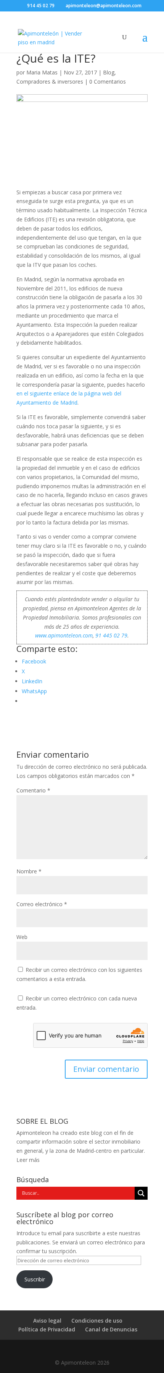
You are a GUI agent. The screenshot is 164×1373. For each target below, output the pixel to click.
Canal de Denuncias (111, 1329)
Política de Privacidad (46, 1329)
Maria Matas (42, 72)
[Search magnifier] (141, 1193)
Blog (108, 72)
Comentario (33, 790)
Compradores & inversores (49, 81)
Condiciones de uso (96, 1320)
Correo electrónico (41, 904)
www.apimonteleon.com (64, 635)
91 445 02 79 (111, 635)
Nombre (29, 871)
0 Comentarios (107, 81)
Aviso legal (47, 1320)
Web (21, 937)
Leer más (28, 1159)
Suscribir (34, 1279)
